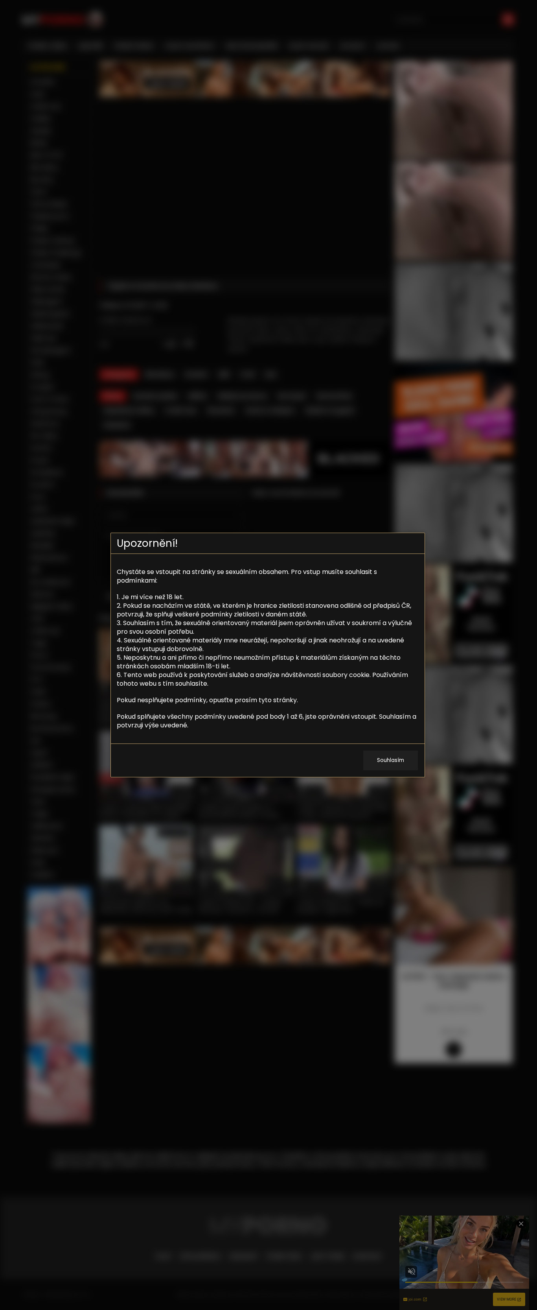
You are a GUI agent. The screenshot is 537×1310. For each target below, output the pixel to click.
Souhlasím (390, 760)
